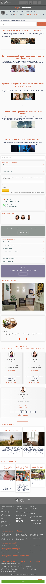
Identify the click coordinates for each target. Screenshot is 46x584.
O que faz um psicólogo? (6, 522)
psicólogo (16, 14)
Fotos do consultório (5, 512)
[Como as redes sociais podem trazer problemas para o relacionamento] (23, 68)
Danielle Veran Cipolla (27, 565)
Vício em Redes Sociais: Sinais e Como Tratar (23, 139)
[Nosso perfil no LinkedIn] (17, 520)
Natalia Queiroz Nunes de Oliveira (24, 569)
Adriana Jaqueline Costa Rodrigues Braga (8, 563)
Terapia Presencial (19, 557)
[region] (23, 580)
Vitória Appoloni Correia (5, 571)
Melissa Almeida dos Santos (6, 569)
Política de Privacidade (40, 192)
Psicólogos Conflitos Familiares (36, 534)
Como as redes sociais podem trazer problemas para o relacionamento (23, 57)
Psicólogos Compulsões (6, 534)
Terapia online (6, 164)
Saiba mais (40, 579)
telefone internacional (7, 184)
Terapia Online (4, 557)
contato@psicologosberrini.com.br (23, 574)
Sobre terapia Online (5, 511)
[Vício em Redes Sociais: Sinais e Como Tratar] (23, 148)
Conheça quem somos (23, 221)
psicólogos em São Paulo (32, 14)
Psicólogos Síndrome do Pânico (7, 539)
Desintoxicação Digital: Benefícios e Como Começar (23, 30)
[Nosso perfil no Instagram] (19, 520)
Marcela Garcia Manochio (24, 568)
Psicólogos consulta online (35, 523)
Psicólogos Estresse (34, 535)
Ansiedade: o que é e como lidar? (10, 251)
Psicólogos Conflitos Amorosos (22, 534)
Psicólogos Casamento (35, 533)
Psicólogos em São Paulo (35, 545)
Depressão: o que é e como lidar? (10, 258)
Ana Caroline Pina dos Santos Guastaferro (8, 565)
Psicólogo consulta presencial (36, 522)
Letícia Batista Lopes (21, 566)
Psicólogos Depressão (5, 535)
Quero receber (5, 190)
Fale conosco (3, 520)
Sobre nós (3, 508)
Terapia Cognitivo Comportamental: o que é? (13, 245)
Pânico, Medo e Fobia (8, 261)
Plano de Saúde (4, 521)
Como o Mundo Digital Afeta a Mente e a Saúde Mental (23, 112)
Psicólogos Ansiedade (5, 533)
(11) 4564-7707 (13, 574)
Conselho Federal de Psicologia (22, 515)
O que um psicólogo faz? (8, 255)
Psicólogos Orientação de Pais (7, 538)
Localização (33, 574)
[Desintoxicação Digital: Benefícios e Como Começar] (23, 41)
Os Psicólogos (3, 510)
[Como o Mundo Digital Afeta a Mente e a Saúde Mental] (23, 124)
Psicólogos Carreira (20, 533)
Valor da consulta (4, 526)
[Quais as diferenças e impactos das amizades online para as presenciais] (23, 96)
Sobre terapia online (7, 171)
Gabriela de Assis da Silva (5, 566)
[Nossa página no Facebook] (22, 520)
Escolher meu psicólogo (5, 524)
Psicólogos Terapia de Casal (21, 539)
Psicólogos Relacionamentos (21, 538)
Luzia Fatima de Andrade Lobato (7, 568)
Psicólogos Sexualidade (35, 538)
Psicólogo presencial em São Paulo (11, 168)
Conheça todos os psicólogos (22, 421)
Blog (2, 514)
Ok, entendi (23, 581)
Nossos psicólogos (7, 248)
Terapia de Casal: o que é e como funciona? (12, 241)
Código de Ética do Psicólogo (21, 508)
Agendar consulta (4, 525)
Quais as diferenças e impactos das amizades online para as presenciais (23, 85)
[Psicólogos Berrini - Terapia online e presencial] (23, 500)
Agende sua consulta (7, 348)
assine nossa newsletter (24, 15)
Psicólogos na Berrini (5, 545)
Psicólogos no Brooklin (20, 545)
